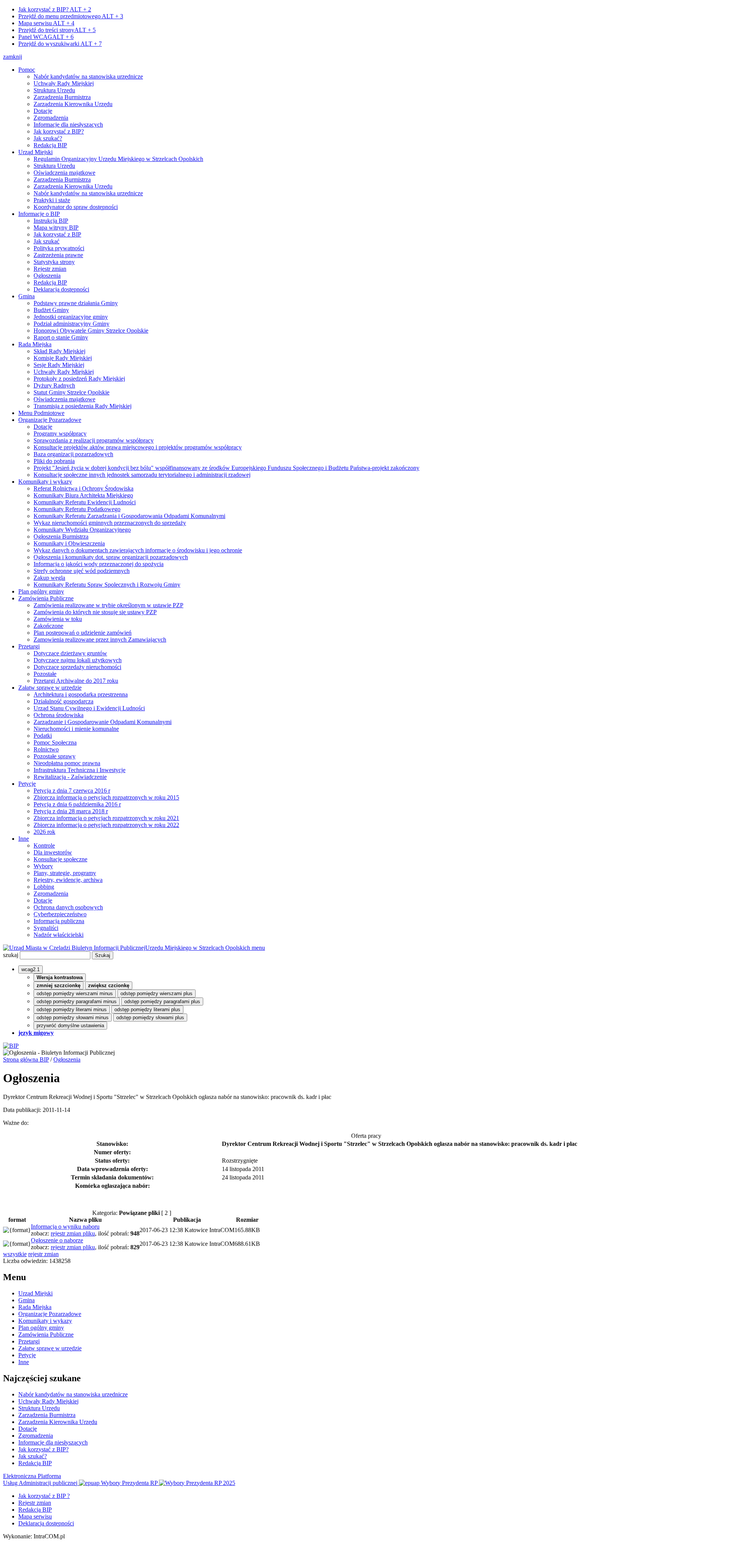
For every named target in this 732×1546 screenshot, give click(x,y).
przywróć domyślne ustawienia (70, 1025)
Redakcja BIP (50, 145)
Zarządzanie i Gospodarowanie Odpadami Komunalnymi (103, 722)
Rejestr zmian (50, 268)
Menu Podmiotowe (41, 413)
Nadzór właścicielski (58, 934)
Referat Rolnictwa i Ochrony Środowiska (83, 488)
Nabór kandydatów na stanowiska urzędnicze (88, 76)
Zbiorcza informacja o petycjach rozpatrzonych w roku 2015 (106, 797)
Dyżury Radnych (54, 385)
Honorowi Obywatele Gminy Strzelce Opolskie (91, 330)
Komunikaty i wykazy (45, 481)
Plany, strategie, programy (65, 873)
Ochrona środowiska (58, 715)
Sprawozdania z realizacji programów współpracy (94, 440)
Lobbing (44, 886)
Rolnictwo (46, 749)
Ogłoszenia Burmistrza (61, 536)
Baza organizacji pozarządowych (73, 454)
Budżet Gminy (51, 310)
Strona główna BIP (26, 1059)
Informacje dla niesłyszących (68, 124)
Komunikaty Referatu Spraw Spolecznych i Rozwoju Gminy (107, 584)
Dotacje (43, 111)
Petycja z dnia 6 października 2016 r (77, 804)
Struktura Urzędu (54, 90)
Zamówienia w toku (58, 619)
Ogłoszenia (47, 275)
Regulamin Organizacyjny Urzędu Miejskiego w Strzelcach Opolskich (118, 159)
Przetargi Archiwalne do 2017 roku (76, 680)
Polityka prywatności (59, 248)
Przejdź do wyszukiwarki (60, 43)
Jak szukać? (48, 138)
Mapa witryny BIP (56, 227)
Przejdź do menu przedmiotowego (70, 16)
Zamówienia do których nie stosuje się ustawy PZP (95, 612)
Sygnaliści (46, 928)
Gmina (26, 296)
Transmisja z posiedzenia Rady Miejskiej (83, 406)
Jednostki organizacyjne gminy (71, 317)
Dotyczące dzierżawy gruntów (70, 653)
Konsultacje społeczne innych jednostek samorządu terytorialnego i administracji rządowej (142, 474)
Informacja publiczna (59, 921)
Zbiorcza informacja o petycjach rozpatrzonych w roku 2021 (106, 818)
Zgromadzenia (51, 117)
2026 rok (44, 832)
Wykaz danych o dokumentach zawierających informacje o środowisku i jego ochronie (138, 550)
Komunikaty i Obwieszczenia (69, 543)
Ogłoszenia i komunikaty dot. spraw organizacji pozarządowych (111, 557)
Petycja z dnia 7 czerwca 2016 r (72, 790)
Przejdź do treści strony (57, 30)
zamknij (12, 56)
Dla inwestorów (53, 852)
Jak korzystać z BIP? (54, 9)
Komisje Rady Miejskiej (63, 358)
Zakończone (48, 626)
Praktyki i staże (52, 200)
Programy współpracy (60, 433)
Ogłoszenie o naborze (57, 1240)
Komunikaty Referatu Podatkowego (77, 509)
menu (258, 947)
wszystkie (15, 1254)
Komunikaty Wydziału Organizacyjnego (82, 529)
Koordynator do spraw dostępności (76, 207)
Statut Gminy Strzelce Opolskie (71, 392)
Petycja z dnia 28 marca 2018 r (71, 811)
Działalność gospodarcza (63, 701)
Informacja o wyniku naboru (65, 1226)
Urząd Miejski (35, 152)
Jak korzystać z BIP (57, 234)
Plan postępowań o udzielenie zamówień (83, 632)
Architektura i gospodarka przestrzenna (81, 694)
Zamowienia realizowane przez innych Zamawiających (100, 639)
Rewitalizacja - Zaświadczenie (70, 777)
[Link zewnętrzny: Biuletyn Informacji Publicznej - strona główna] (11, 1045)
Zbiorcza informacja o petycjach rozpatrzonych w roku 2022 (106, 825)
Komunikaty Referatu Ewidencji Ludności (85, 502)
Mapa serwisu (46, 23)
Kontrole (44, 845)
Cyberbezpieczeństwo (60, 914)
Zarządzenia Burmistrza (62, 97)
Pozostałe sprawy (54, 756)
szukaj (10, 955)
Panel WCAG (46, 37)
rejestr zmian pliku (73, 1233)
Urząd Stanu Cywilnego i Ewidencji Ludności (89, 708)
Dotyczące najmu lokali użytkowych (78, 660)
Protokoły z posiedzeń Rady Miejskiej (79, 378)
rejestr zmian (43, 1254)
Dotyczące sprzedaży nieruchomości (77, 667)
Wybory (43, 866)
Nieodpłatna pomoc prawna (67, 763)
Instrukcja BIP (51, 220)
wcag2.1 (30, 969)
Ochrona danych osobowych (68, 907)
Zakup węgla (49, 577)
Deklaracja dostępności (61, 289)
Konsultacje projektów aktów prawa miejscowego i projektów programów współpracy (138, 447)
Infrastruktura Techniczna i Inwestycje (79, 770)
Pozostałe (45, 674)
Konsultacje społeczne (60, 859)
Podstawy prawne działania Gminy (76, 303)
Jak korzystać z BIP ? (44, 1496)
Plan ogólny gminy (41, 591)
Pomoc (26, 69)
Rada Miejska (34, 344)
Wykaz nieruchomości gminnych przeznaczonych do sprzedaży (110, 523)
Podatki (43, 735)
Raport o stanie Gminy (61, 337)
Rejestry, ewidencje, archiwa (68, 880)
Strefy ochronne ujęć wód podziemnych (82, 571)
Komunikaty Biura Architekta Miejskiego (83, 495)
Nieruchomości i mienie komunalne (76, 729)
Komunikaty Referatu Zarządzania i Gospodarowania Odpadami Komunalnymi (129, 516)
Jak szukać (46, 241)
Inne (23, 838)
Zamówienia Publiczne (46, 598)
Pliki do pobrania (54, 461)
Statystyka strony (54, 262)
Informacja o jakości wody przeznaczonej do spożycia (99, 564)
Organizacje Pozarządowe (49, 420)
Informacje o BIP (39, 214)
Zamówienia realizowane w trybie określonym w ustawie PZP (108, 605)
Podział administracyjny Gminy (71, 323)
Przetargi (29, 646)
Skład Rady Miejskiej (59, 351)
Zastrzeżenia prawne (58, 255)
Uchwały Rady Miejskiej (64, 83)
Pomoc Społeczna (55, 742)
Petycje (27, 783)
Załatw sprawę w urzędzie (50, 687)
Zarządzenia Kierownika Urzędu (73, 104)
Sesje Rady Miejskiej (59, 365)
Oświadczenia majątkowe (64, 172)
